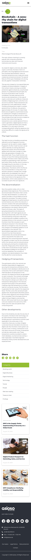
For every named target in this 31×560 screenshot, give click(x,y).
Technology (6, 380)
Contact (15, 547)
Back (6, 11)
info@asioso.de (8, 537)
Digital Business (7, 373)
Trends (5, 384)
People (5, 388)
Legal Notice (14, 544)
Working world (7, 369)
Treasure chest (7, 395)
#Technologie (6, 54)
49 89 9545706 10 (9, 532)
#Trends (12, 54)
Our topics (5, 544)
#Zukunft (18, 54)
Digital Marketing (8, 376)
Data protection (24, 544)
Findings (5, 399)
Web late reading (8, 391)
